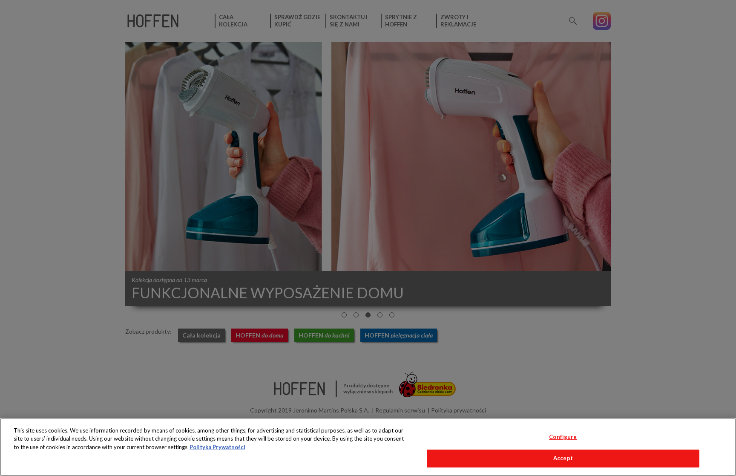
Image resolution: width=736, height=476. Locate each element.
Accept (563, 458)
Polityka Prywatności (217, 447)
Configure (563, 436)
